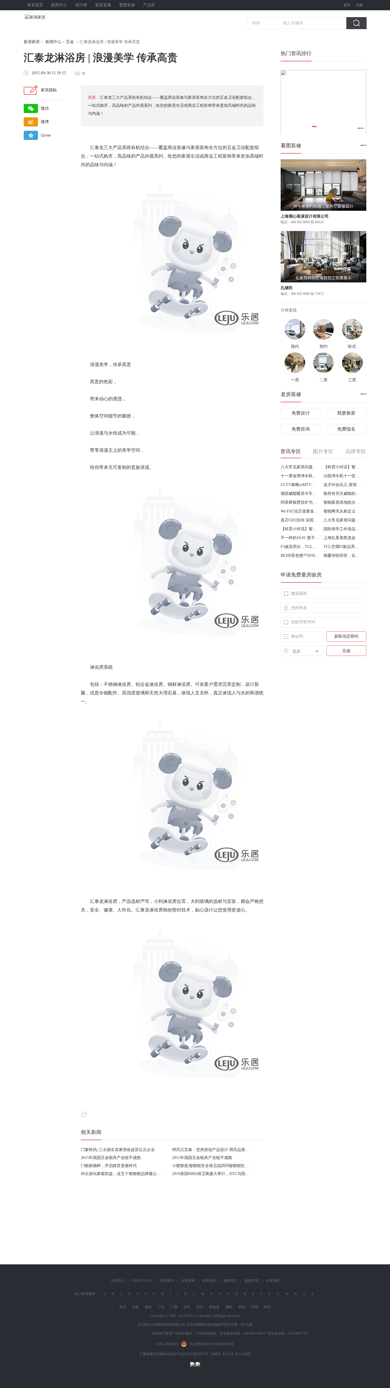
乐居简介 (117, 1281)
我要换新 (346, 413)
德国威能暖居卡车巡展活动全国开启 (300, 493)
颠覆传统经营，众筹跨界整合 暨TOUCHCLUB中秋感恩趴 (342, 555)
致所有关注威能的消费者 (342, 493)
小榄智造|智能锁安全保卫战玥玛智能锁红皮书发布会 (218, 1166)
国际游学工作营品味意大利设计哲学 (342, 529)
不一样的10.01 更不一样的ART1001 (300, 538)
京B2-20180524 (167, 1344)
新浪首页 (167, 1281)
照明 (254, 1307)
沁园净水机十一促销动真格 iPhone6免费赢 (342, 476)
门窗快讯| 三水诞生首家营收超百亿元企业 (118, 1150)
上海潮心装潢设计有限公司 (305, 216)
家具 (122, 1307)
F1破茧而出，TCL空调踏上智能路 (300, 547)
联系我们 (209, 1281)
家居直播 (103, 5)
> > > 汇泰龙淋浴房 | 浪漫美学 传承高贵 (82, 42)
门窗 (174, 1307)
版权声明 (251, 1281)
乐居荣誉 (188, 1281)
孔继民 (287, 288)
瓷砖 (148, 1307)
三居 (352, 380)
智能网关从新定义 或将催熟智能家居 (342, 511)
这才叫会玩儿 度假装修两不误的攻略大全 (342, 485)
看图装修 (127, 5)
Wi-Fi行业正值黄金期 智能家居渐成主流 (300, 511)
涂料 (187, 1307)
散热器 (214, 1307)
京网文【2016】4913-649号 (231, 1354)
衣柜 (241, 1307)
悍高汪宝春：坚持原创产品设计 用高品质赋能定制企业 (220, 1150)
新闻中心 (59, 5)
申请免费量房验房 (301, 575)
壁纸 (199, 1307)
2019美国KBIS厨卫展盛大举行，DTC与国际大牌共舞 (218, 1174)
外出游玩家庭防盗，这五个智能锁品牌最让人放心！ (127, 1174)
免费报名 (346, 429)
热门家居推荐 (85, 1294)
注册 (359, 5)
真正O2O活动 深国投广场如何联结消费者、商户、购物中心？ (300, 520)
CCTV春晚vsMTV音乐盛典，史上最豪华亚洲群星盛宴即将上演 (300, 485)
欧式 (352, 346)
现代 (295, 346)
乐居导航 (273, 1281)
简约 (323, 346)
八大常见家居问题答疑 (300, 467)
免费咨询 (301, 429)
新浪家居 (32, 42)
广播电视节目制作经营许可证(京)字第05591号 (173, 1354)
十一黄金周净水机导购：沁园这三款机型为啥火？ (300, 476)
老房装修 (291, 394)
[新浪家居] (48, 17)
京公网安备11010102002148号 (212, 1344)
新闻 (256, 23)
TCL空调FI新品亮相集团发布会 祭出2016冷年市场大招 (342, 547)
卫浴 (161, 1307)
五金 (70, 42)
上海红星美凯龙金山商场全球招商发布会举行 (342, 538)
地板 (135, 1307)
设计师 (81, 5)
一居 (295, 380)
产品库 (149, 5)
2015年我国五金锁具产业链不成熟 (111, 1158)
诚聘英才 (230, 1281)
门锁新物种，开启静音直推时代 (109, 1166)
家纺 (267, 1307)
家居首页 (35, 5)
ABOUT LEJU (142, 1281)
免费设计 (301, 413)
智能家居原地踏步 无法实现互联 (342, 502)
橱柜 (229, 1307)
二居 (323, 380)
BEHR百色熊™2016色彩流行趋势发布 (300, 555)
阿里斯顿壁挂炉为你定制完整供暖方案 (300, 502)
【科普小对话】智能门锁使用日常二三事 (342, 467)
